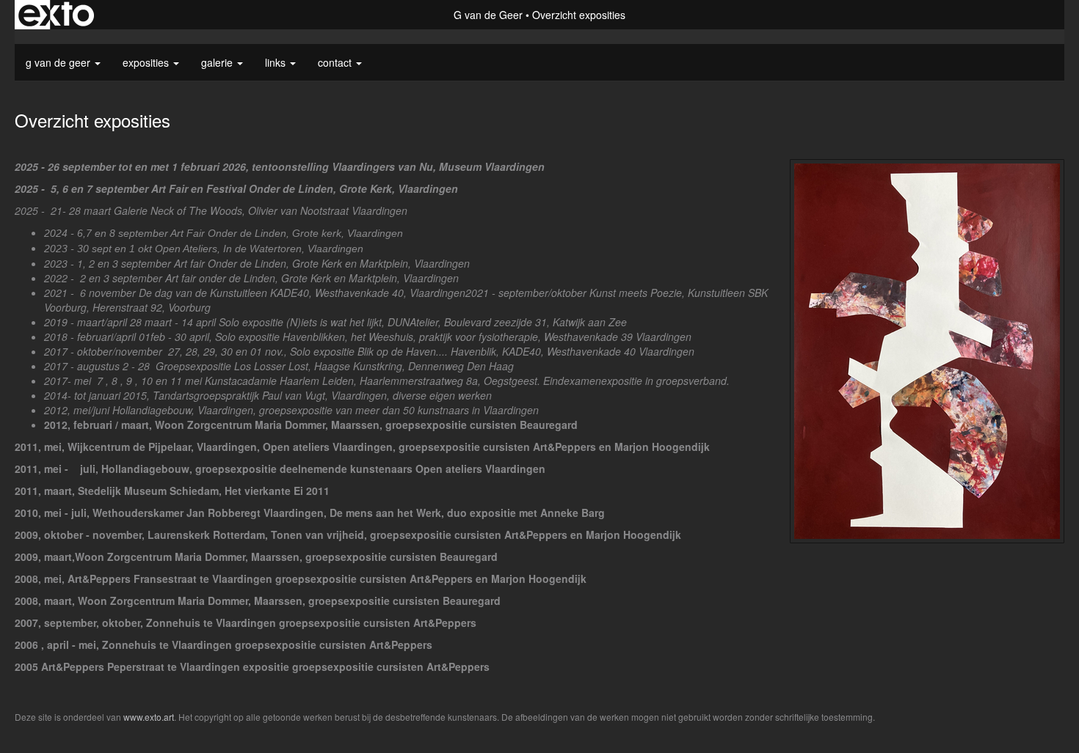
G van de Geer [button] (59, 62)
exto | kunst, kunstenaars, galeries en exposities (56, 14)
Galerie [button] (218, 62)
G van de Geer (488, 14)
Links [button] (276, 62)
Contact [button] (336, 62)
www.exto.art (148, 716)
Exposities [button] (147, 62)
